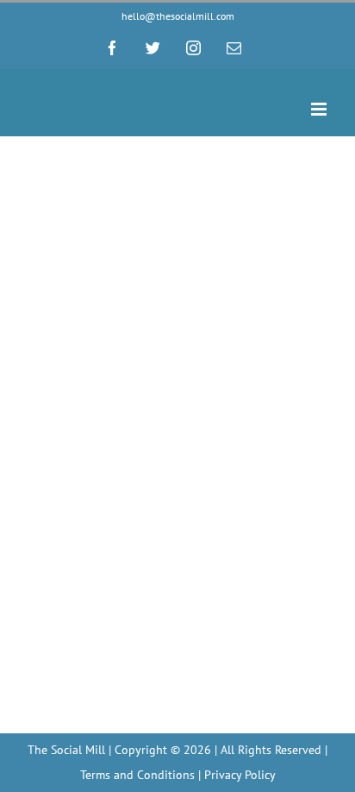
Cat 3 (73, 310)
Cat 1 (40, 310)
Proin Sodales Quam (108, 281)
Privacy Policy (240, 775)
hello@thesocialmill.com (177, 15)
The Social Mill (66, 749)
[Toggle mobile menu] (320, 109)
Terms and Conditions (137, 775)
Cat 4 (107, 310)
